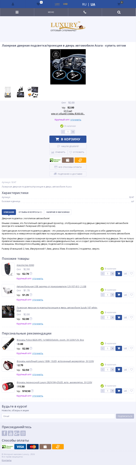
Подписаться (125, 416)
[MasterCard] (33, 446)
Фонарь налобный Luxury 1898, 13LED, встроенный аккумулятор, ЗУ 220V (55, 361)
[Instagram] (23, 433)
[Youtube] (10, 433)
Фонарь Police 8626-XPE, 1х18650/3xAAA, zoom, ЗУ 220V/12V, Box (50, 340)
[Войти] (13, 4)
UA (92, 4)
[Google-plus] (16, 433)
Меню (51, 12)
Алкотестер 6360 (25, 265)
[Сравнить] (125, 273)
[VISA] (20, 446)
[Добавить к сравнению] (125, 348)
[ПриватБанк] (55, 160)
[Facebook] (4, 433)
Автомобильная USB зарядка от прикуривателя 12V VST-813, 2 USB (51, 286)
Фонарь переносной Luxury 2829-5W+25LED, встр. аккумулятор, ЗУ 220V (54, 382)
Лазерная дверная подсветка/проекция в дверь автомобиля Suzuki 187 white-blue (57, 309)
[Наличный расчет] (68, 160)
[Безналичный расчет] (80, 160)
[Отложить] (131, 273)
